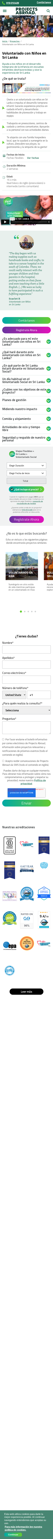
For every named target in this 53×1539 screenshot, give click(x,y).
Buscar (48, 10)
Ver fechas (33, 158)
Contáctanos (44, 2)
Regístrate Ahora (26, 330)
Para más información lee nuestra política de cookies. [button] (23, 1528)
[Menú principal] (4, 11)
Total (25, 481)
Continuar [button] (13, 1534)
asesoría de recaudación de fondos (30, 502)
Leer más (26, 991)
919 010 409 (27, 509)
